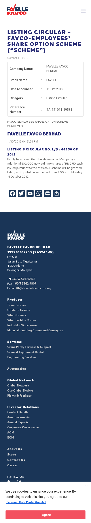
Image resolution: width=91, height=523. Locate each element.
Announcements (18, 417)
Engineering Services (21, 357)
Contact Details (17, 412)
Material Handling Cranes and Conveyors (35, 330)
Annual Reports (17, 422)
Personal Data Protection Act (26, 502)
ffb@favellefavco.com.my (33, 288)
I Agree (45, 515)
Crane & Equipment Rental (25, 352)
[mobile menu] (83, 10)
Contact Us (16, 460)
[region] (45, 502)
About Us (14, 449)
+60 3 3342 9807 (24, 283)
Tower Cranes (16, 305)
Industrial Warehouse (22, 325)
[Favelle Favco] (17, 9)
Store (11, 454)
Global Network (18, 385)
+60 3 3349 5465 (23, 279)
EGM (10, 437)
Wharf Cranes (16, 315)
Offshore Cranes (18, 310)
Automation (16, 369)
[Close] (86, 486)
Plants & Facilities (19, 395)
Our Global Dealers (20, 390)
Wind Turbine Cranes (21, 320)
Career (12, 465)
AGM (10, 432)
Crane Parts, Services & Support (29, 347)
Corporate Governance (23, 427)
